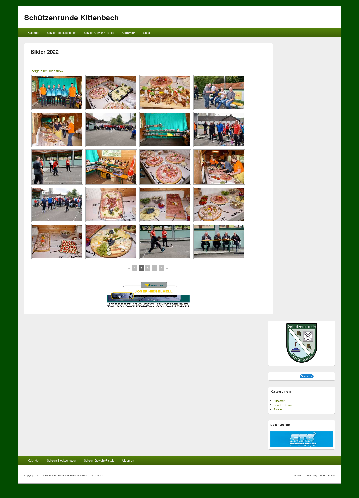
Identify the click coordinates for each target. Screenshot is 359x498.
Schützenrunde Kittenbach (71, 17)
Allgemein (129, 32)
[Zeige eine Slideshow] (47, 70)
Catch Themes (326, 475)
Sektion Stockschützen (61, 32)
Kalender (33, 32)
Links (146, 32)
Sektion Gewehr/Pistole (99, 32)
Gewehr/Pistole (283, 405)
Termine (278, 409)
